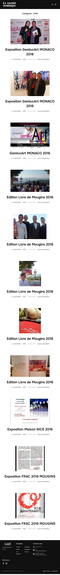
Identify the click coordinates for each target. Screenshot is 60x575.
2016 (24, 59)
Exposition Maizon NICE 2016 (30, 429)
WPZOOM (55, 571)
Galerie (18, 549)
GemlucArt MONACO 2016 (30, 153)
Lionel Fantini (17, 59)
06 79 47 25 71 (38, 546)
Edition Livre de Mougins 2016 (30, 197)
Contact (26, 551)
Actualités (26, 547)
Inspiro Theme (46, 571)
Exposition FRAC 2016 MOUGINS (30, 476)
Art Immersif (18, 552)
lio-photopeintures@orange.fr (40, 550)
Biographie (27, 549)
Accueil (18, 547)
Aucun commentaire (43, 59)
